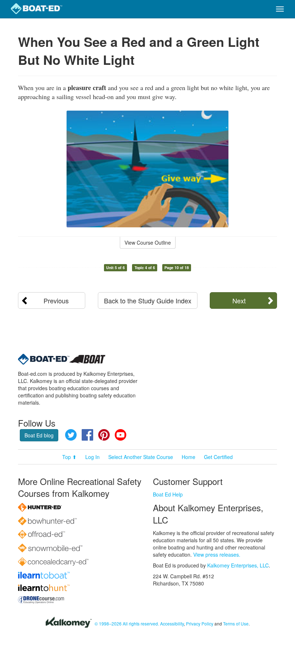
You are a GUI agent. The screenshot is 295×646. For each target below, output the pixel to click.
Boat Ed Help (168, 494)
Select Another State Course (140, 456)
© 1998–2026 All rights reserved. (127, 623)
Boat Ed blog (39, 435)
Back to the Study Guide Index (147, 300)
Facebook (87, 435)
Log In (92, 456)
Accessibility (172, 623)
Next (239, 300)
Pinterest (104, 435)
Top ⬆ (69, 456)
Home (188, 456)
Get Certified (218, 456)
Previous (56, 300)
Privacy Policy (199, 623)
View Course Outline (147, 242)
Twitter (71, 435)
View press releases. (216, 554)
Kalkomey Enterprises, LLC (238, 565)
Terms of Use (236, 623)
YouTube (120, 435)
